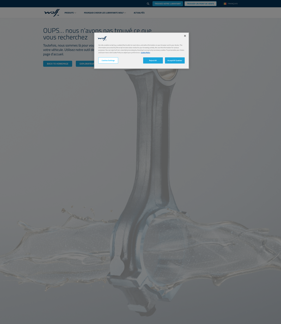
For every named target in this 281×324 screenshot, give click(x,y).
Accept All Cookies (175, 60)
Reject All (153, 60)
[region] (141, 50)
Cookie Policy (145, 52)
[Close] (185, 36)
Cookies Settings (108, 60)
